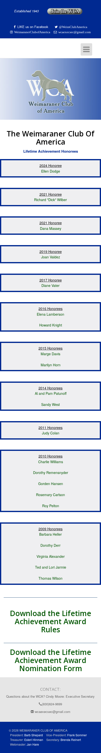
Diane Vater (50, 285)
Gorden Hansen (50, 483)
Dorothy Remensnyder (50, 472)
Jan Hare (33, 744)
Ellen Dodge (50, 171)
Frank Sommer (77, 735)
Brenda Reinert (71, 740)
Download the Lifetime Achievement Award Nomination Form (50, 660)
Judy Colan (50, 432)
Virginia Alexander (51, 556)
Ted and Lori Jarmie (50, 567)
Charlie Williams (50, 461)
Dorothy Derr (50, 545)
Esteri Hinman (33, 740)
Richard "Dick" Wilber (50, 199)
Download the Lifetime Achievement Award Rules (50, 621)
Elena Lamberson (50, 314)
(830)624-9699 (52, 704)
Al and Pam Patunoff (50, 393)
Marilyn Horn (51, 364)
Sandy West (50, 404)
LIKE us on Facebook (33, 26)
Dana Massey (50, 228)
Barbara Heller (50, 534)
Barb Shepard (33, 735)
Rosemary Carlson (50, 494)
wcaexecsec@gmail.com (52, 711)
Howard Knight (50, 325)
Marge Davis (50, 353)
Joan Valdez (50, 256)
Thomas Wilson (50, 578)
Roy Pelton (50, 505)
